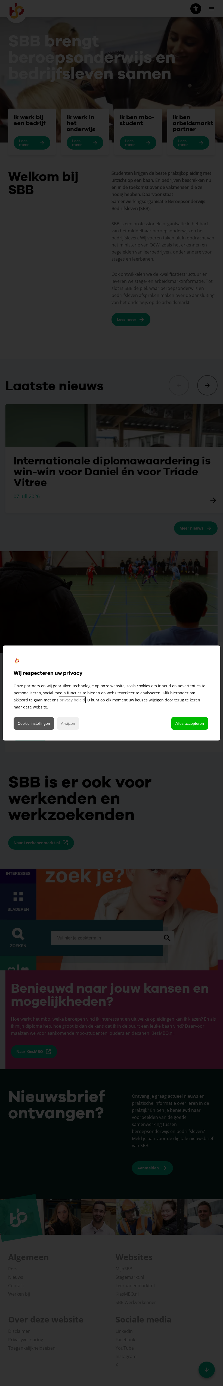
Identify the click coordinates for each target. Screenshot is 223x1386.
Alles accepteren (189, 723)
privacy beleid (72, 700)
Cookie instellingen (34, 723)
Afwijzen (68, 723)
